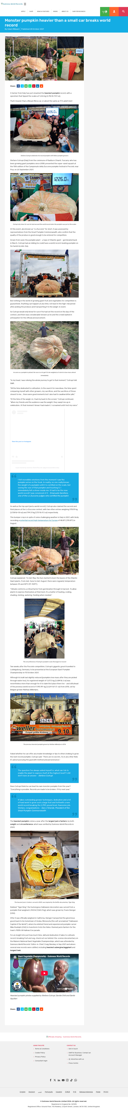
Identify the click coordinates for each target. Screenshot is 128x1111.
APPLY (23, 11)
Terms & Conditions (42, 1049)
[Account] (114, 11)
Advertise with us (77, 1059)
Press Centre (73, 1063)
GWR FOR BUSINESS (78, 11)
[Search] (123, 11)
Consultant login (41, 1061)
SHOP (31, 11)
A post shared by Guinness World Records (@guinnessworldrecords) (37, 467)
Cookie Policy (40, 1053)
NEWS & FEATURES (43, 11)
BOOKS (55, 11)
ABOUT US (65, 11)
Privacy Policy (40, 1057)
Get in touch (73, 1049)
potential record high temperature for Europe (39, 520)
